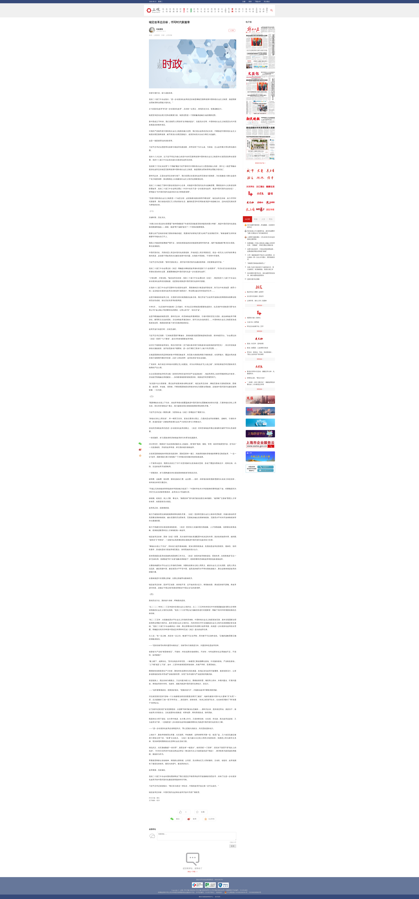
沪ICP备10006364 (189, 890)
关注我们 (267, 1)
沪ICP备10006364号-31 (203, 890)
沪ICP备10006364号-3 (218, 890)
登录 (250, 1)
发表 (232, 846)
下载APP (258, 1)
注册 (243, 1)
